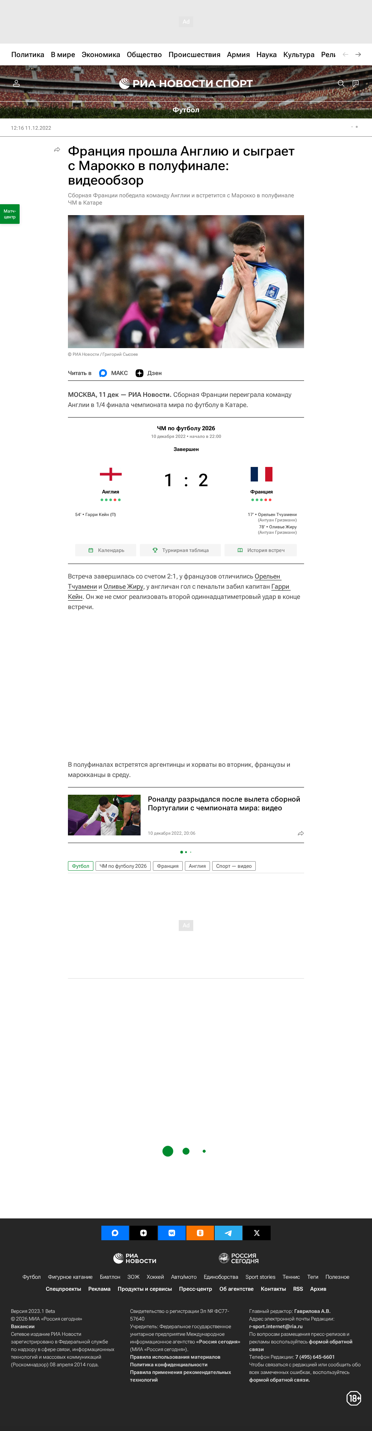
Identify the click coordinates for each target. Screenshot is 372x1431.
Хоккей (155, 1277)
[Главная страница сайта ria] (161, 83)
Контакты (273, 1289)
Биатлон (110, 1277)
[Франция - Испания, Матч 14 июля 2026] (265, 500)
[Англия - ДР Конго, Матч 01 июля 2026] (102, 500)
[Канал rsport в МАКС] (115, 1233)
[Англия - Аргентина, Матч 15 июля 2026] (115, 500)
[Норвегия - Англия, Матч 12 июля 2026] (110, 500)
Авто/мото (184, 1277)
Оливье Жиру (283, 526)
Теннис (291, 1277)
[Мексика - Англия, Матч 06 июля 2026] (106, 500)
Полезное (337, 1277)
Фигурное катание (70, 1277)
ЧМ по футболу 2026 (186, 428)
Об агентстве (236, 1289)
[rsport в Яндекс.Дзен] (143, 1233)
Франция (168, 866)
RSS (298, 1289)
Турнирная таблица (185, 550)
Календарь (111, 550)
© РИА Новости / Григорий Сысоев (103, 354)
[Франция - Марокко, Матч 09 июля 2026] (261, 500)
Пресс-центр (195, 1289)
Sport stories (260, 1277)
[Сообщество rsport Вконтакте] (172, 1233)
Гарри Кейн (97, 514)
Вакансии (23, 1326)
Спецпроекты (63, 1289)
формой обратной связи (278, 1380)
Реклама (99, 1289)
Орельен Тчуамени (277, 514)
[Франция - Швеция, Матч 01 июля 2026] (252, 500)
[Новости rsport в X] (257, 1233)
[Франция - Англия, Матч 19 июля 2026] (119, 500)
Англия (197, 866)
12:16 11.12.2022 (31, 128)
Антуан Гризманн (277, 520)
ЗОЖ (134, 1277)
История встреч (266, 550)
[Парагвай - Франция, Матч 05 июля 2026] (257, 500)
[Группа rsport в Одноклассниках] (200, 1233)
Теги (312, 1277)
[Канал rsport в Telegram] (228, 1233)
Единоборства (221, 1277)
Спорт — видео (234, 866)
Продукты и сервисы (145, 1289)
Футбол (80, 866)
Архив (318, 1289)
